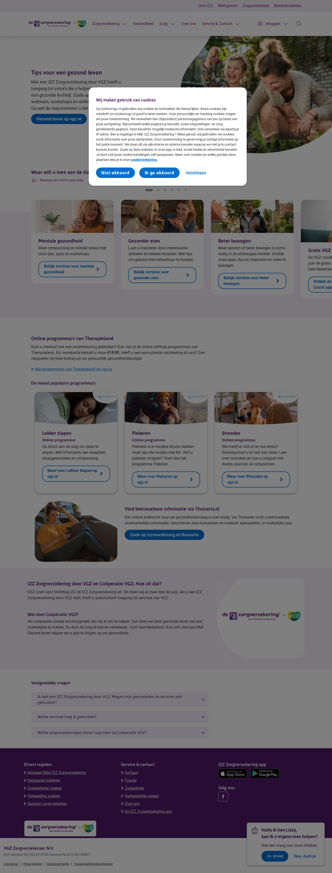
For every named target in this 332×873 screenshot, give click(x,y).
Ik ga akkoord (159, 172)
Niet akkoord (115, 172)
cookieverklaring (144, 160)
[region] (168, 136)
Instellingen (196, 173)
